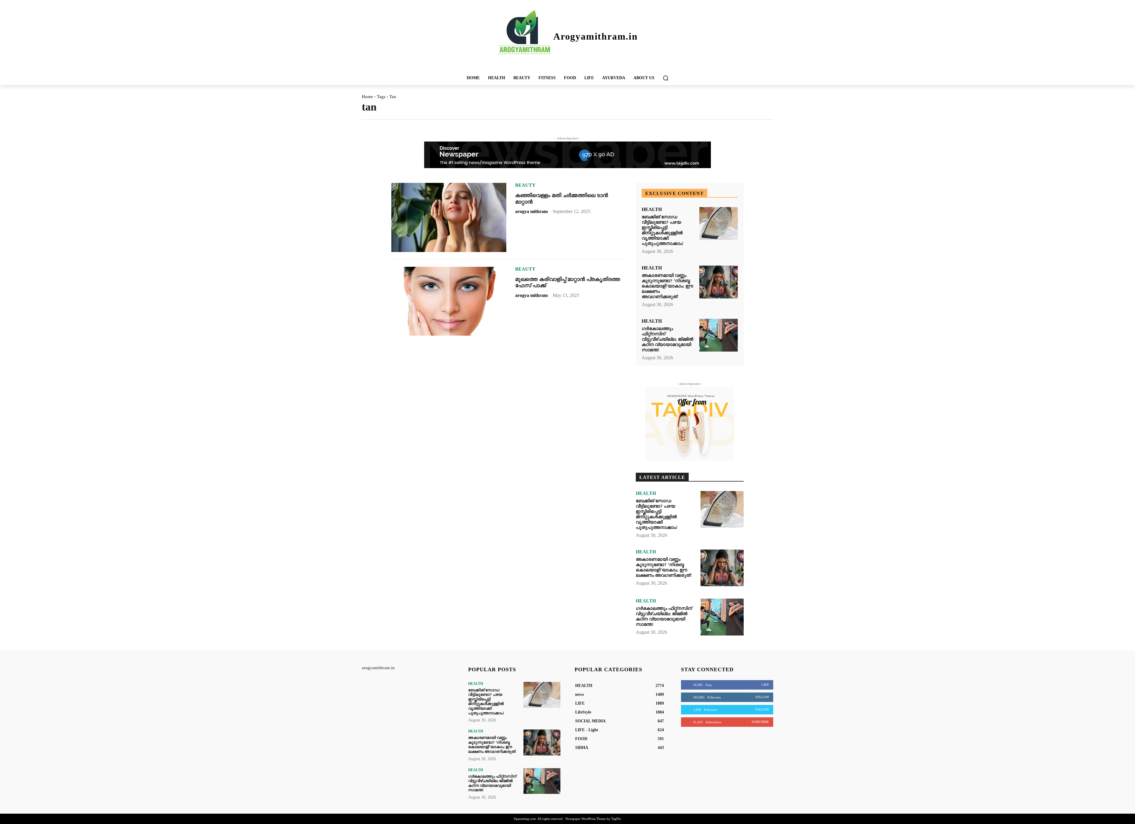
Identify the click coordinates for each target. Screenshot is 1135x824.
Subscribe (760, 722)
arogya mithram (531, 211)
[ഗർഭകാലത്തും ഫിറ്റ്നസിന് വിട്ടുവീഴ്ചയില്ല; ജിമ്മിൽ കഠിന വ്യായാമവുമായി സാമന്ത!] (718, 335)
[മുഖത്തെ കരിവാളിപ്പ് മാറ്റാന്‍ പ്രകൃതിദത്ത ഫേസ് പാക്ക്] (448, 301)
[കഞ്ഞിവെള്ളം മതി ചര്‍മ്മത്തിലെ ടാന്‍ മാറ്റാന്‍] (448, 217)
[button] (666, 78)
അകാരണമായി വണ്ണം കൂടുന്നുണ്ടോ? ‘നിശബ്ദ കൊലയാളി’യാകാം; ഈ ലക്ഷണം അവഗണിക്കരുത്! (667, 286)
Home (367, 96)
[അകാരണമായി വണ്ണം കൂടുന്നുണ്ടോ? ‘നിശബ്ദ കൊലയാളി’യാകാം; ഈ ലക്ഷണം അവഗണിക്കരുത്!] (718, 282)
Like (765, 684)
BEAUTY (525, 185)
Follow (762, 697)
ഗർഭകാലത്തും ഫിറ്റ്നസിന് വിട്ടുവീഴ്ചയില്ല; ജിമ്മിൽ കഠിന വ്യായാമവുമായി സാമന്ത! (667, 339)
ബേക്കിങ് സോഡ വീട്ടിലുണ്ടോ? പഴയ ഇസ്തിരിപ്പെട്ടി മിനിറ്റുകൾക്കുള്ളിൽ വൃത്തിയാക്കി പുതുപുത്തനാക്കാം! (662, 230)
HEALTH (652, 209)
